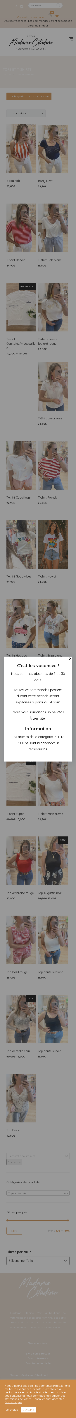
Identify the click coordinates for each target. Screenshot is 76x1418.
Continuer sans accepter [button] (48, 1399)
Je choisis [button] (12, 1409)
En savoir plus (13, 1402)
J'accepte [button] (28, 1409)
